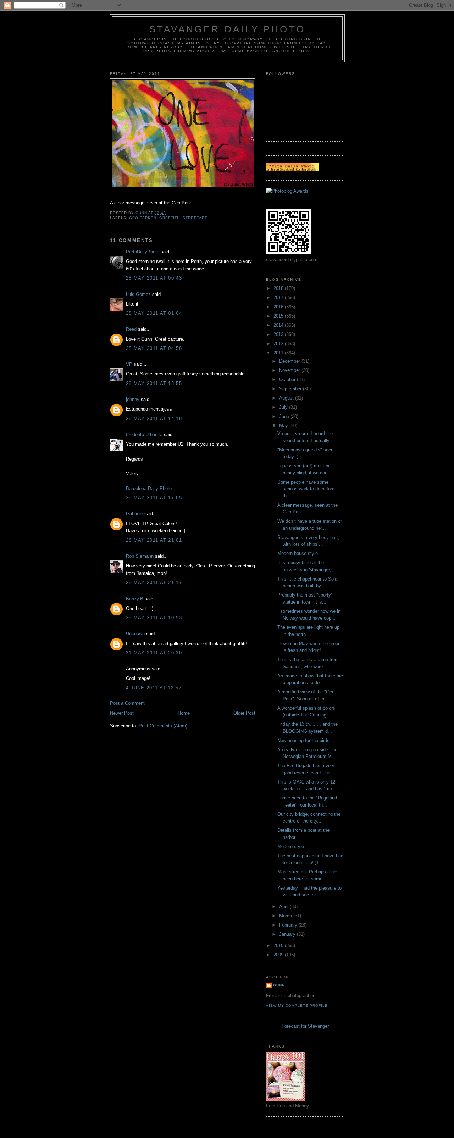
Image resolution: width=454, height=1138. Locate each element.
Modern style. (291, 846)
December (290, 361)
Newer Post (122, 713)
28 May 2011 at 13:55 (154, 383)
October (288, 379)
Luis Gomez (138, 294)
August (287, 398)
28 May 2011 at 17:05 (154, 497)
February (289, 925)
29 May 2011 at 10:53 (154, 617)
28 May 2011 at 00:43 (154, 278)
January (288, 934)
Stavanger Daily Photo (227, 29)
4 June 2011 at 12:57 (154, 688)
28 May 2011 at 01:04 (154, 313)
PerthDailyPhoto (142, 251)
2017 (279, 297)
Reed (131, 329)
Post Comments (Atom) (163, 726)
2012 (279, 343)
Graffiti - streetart (183, 218)
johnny (132, 399)
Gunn (279, 985)
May (284, 425)
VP (129, 364)
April (284, 906)
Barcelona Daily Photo (149, 488)
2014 (279, 325)
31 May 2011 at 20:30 (154, 652)
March (286, 915)
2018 (279, 288)
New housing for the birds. (304, 740)
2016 (279, 306)
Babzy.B (134, 598)
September (291, 388)
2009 (279, 954)
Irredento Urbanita (144, 434)
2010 (279, 945)
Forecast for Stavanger (305, 1026)
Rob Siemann (140, 556)
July (284, 407)
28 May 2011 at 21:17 (154, 582)
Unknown (135, 633)
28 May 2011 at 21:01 (154, 540)
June (284, 416)
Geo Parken (142, 218)
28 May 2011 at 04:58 (154, 348)
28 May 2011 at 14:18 (154, 418)
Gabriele (134, 513)
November (290, 370)
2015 (279, 316)
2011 (279, 353)
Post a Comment (127, 703)
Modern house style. (298, 553)
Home (184, 713)
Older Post (244, 713)
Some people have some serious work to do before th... (305, 489)
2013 (279, 334)
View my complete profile (297, 1005)
